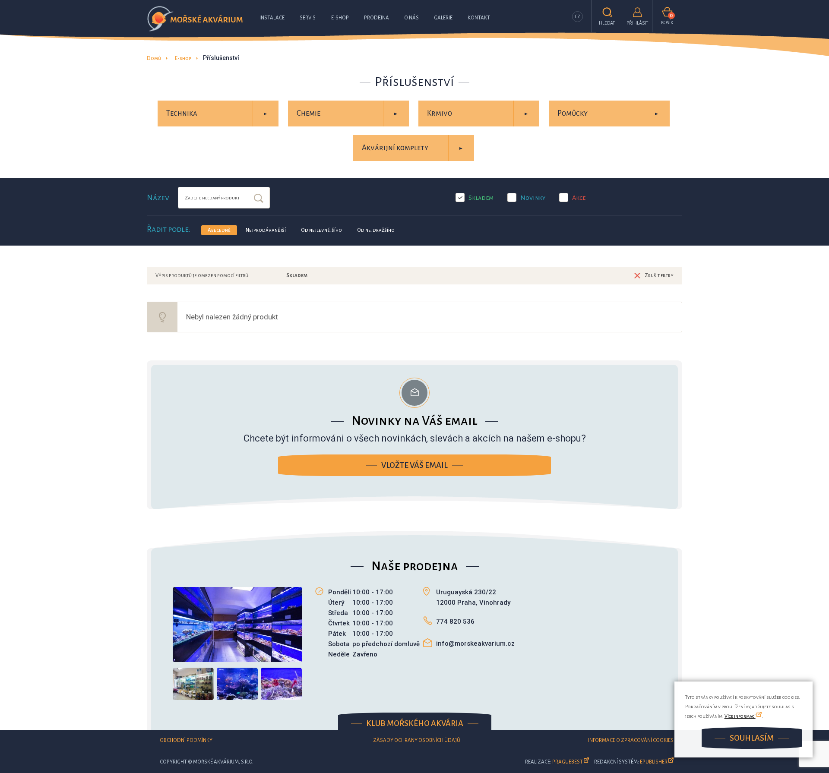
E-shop (340, 18)
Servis (308, 18)
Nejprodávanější (266, 230)
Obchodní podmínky (186, 740)
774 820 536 (455, 621)
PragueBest (567, 762)
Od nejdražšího (376, 230)
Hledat (258, 199)
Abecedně (219, 230)
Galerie (443, 18)
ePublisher (654, 762)
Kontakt (479, 18)
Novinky (532, 197)
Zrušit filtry (659, 275)
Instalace (272, 18)
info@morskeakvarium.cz (475, 643)
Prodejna (376, 18)
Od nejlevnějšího (321, 230)
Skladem (481, 197)
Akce (578, 197)
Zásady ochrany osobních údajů (416, 740)
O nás (411, 18)
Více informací (740, 716)
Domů (154, 58)
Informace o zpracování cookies (631, 740)
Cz (577, 16)
